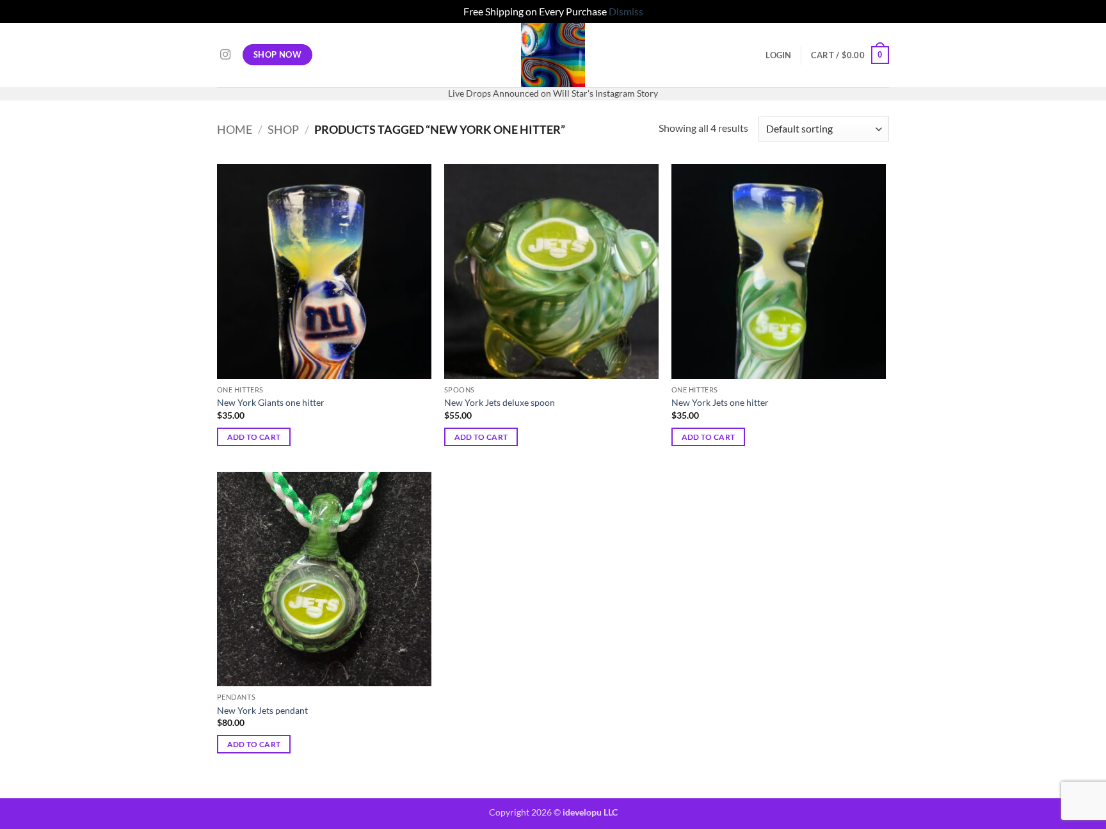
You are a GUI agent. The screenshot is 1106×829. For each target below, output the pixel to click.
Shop (283, 129)
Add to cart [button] (254, 437)
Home (234, 129)
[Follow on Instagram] (225, 55)
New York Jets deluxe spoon (499, 402)
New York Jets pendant (262, 710)
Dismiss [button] (626, 11)
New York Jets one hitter (720, 402)
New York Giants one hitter (271, 402)
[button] (778, 55)
